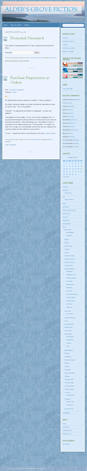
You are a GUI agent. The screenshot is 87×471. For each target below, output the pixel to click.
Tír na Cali (67, 392)
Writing (26, 25)
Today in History (69, 199)
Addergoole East (70, 274)
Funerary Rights (70, 297)
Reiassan (67, 363)
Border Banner (69, 246)
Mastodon (67, 444)
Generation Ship (69, 324)
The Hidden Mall (69, 382)
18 (78, 169)
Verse (64, 227)
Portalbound (68, 356)
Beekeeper (69, 287)
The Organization (69, 386)
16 (72, 169)
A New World (69, 336)
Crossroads (69, 313)
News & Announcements (69, 210)
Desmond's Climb (69, 255)
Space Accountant (70, 373)
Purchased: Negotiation (16, 90)
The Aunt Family (69, 379)
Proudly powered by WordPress (16, 468)
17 (75, 169)
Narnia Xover (68, 193)
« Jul (64, 176)
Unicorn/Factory (69, 408)
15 (69, 169)
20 (64, 171)
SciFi (67, 346)
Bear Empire (68, 229)
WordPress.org (67, 433)
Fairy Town (68, 311)
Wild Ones (69, 307)
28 (67, 174)
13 (64, 169)
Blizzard (67, 242)
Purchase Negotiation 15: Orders (30, 80)
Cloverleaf (69, 291)
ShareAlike (67, 369)
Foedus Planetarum (70, 317)
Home (6, 25)
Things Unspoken (69, 389)
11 (78, 166)
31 (75, 174)
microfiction (66, 207)
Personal (65, 217)
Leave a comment (10, 144)
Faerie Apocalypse (35, 139)
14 (67, 169)
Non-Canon (69, 304)
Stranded (67, 376)
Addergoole (69, 271)
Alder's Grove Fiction (41, 10)
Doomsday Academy (72, 294)
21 (67, 171)
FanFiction (65, 190)
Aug (5, 38)
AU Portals (69, 281)
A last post (65, 38)
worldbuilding (66, 412)
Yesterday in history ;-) (69, 41)
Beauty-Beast (70, 284)
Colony (66, 252)
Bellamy (67, 239)
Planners (67, 353)
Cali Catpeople (70, 395)
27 (64, 174)
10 (75, 166)
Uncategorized (67, 223)
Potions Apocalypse (70, 360)
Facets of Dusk (69, 265)
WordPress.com (41, 468)
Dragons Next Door (70, 259)
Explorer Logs (70, 401)
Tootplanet (67, 399)
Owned (14, 92)
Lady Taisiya (68, 330)
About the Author (16, 25)
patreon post (38, 57)
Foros (66, 321)
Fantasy (32, 57)
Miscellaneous (68, 334)
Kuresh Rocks (68, 327)
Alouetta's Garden (71, 278)
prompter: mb (52, 57)
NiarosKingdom (69, 350)
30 (72, 174)
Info (64, 197)
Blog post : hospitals (68, 51)
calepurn (67, 249)
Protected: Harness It (27, 38)
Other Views (69, 405)
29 (69, 174)
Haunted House (70, 300)
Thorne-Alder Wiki (67, 88)
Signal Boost (66, 220)
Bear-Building (70, 232)
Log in (64, 423)
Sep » (67, 176)
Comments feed (67, 430)
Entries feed (66, 427)
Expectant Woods (69, 262)
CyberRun (69, 235)
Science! (67, 366)
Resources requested (69, 48)
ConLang (65, 187)
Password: (9, 52)
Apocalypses (70, 339)
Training (65, 44)
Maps (64, 203)
